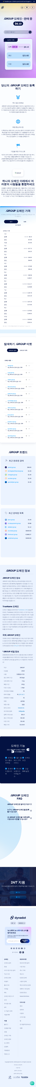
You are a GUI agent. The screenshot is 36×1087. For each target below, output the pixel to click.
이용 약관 (18, 1067)
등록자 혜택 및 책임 (18, 1073)
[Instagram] (14, 948)
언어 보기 (22, 694)
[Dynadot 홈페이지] (2, 7)
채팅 (19, 897)
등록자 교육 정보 (18, 1070)
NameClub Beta (24, 996)
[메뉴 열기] (32, 7)
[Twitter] (19, 948)
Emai (18, 892)
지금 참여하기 (25, 940)
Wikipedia (22, 711)
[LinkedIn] (16, 948)
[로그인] (22, 7)
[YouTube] (22, 948)
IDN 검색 (16, 646)
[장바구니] (27, 7)
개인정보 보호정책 (18, 1064)
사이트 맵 (22, 1017)
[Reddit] (24, 948)
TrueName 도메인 (23, 610)
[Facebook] (11, 948)
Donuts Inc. (21, 708)
